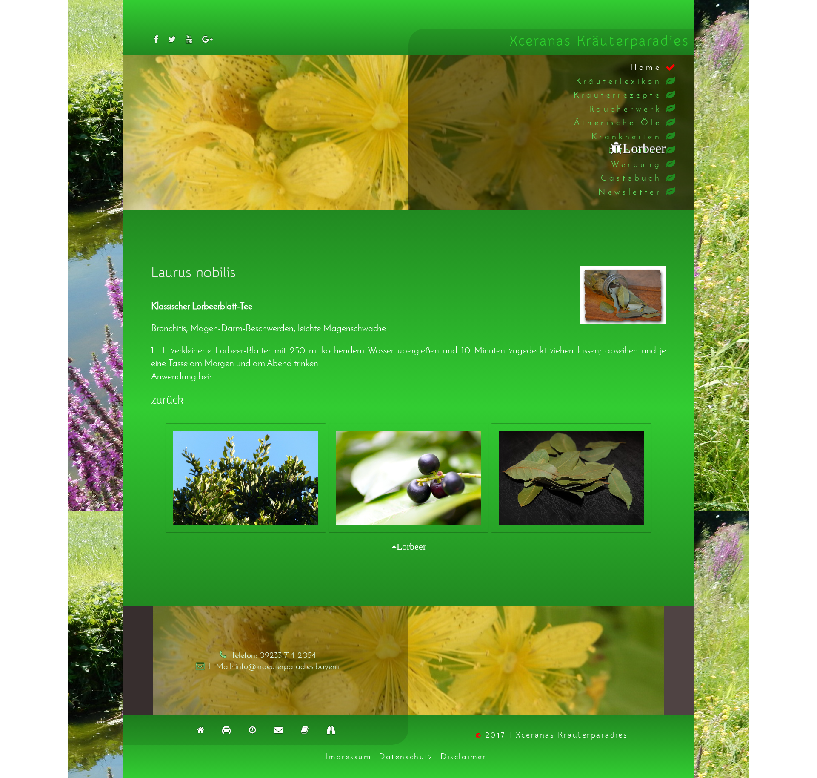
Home (646, 66)
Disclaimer (463, 756)
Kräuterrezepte (618, 94)
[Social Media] (155, 39)
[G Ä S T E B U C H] (304, 729)
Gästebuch (631, 177)
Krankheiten (626, 136)
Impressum (348, 756)
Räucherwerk (625, 108)
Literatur (635, 149)
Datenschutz (406, 756)
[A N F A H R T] (226, 729)
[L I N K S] (330, 729)
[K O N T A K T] (278, 729)
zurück (167, 400)
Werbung (636, 163)
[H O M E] (200, 729)
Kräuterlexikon (619, 80)
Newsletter (630, 191)
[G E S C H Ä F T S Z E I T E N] (252, 729)
